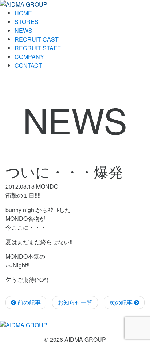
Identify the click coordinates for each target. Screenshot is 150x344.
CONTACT (28, 65)
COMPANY (29, 56)
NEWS (23, 30)
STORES (27, 21)
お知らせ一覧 (75, 302)
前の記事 (28, 302)
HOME (23, 13)
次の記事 (121, 302)
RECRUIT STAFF (38, 48)
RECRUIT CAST (37, 39)
